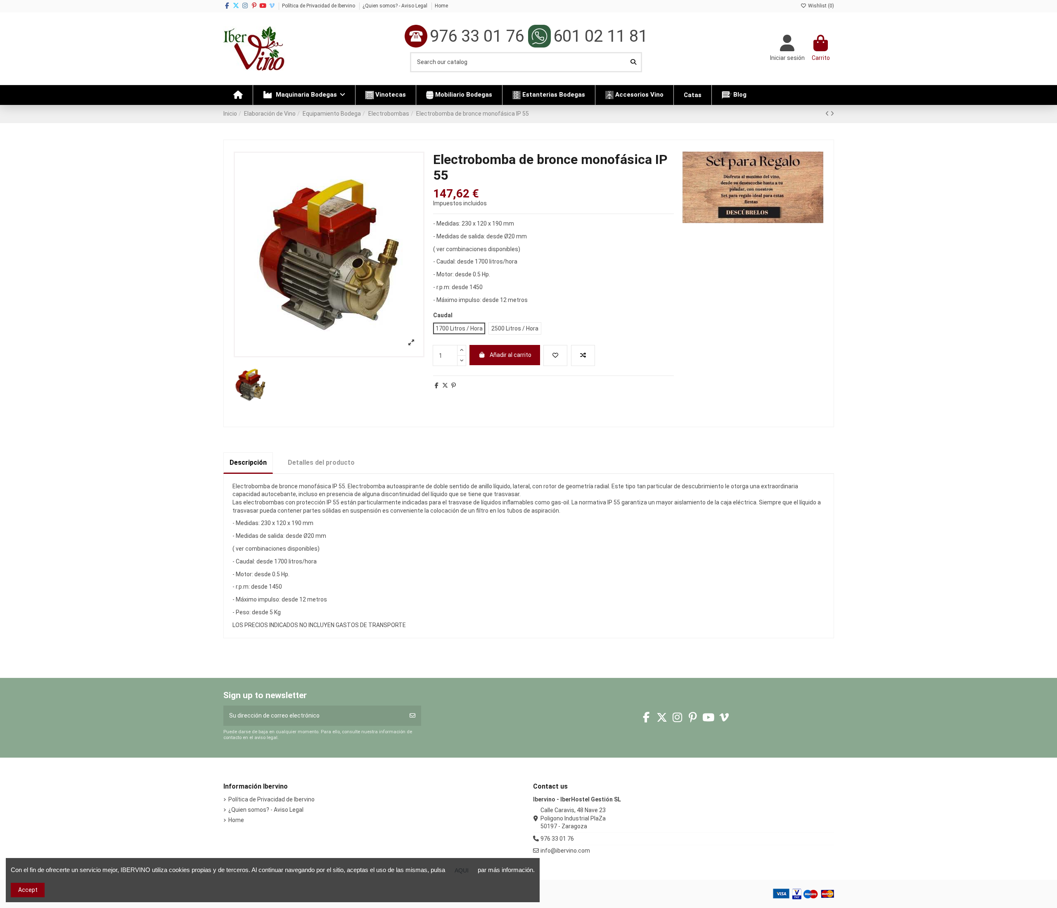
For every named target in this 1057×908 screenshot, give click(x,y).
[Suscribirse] (412, 716)
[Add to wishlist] (555, 355)
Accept (28, 890)
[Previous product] (827, 113)
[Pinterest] (453, 385)
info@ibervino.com (565, 850)
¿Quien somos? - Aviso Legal (396, 6)
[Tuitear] (445, 385)
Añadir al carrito (510, 355)
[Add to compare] (583, 355)
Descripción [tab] (248, 462)
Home (441, 6)
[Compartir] (436, 385)
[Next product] (832, 113)
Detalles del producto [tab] (321, 462)
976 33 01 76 (557, 838)
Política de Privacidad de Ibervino (319, 6)
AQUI (462, 870)
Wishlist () (820, 6)
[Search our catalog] (633, 62)
